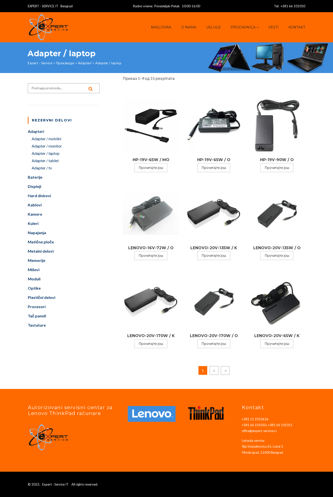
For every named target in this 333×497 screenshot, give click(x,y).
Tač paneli (37, 315)
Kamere (35, 214)
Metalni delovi (41, 251)
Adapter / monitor (47, 146)
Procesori (37, 306)
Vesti (273, 27)
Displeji (34, 186)
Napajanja (37, 232)
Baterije (35, 177)
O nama (188, 27)
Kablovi (35, 204)
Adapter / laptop (45, 153)
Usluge (213, 27)
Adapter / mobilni (46, 138)
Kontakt (296, 27)
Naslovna (161, 27)
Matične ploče (41, 241)
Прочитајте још (151, 168)
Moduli (34, 278)
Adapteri (36, 131)
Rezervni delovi (52, 120)
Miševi (33, 269)
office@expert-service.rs (259, 431)
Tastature (37, 325)
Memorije (36, 260)
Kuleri (33, 223)
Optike (34, 288)
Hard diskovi (39, 195)
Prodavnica (243, 27)
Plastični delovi (41, 297)
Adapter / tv (42, 168)
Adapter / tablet (45, 160)
